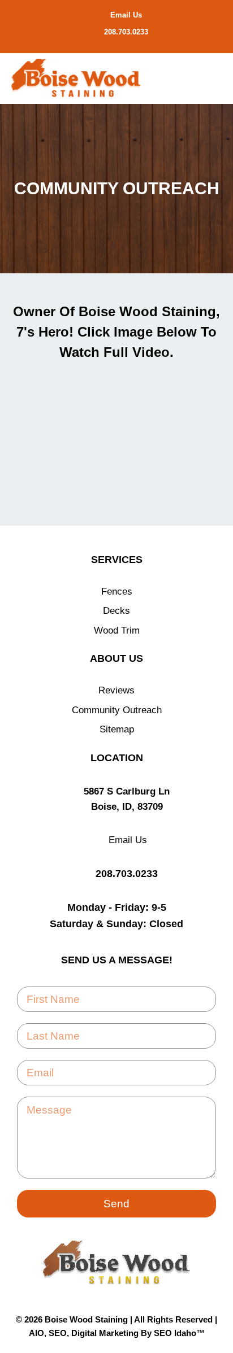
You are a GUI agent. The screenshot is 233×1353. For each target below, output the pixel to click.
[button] (117, 439)
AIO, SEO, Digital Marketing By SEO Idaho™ (117, 1333)
